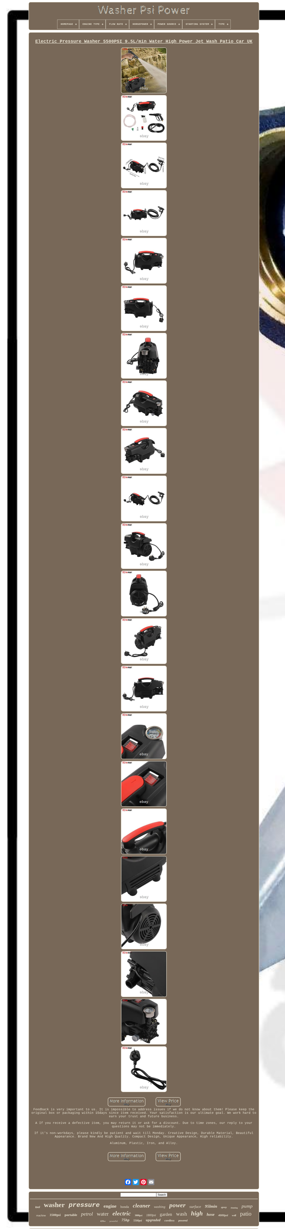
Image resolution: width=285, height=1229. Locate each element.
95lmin (211, 1206)
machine (41, 1215)
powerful (114, 1221)
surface (195, 1206)
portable (71, 1215)
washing (159, 1207)
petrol (87, 1214)
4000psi (223, 1215)
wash (181, 1214)
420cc (103, 1221)
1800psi (151, 1215)
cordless (169, 1220)
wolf (234, 1215)
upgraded (153, 1220)
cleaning (234, 1208)
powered (182, 1220)
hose (210, 1214)
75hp (126, 1220)
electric (121, 1213)
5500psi (137, 1220)
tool (37, 1207)
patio (245, 1213)
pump (247, 1206)
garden (166, 1214)
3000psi (138, 1215)
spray (224, 1207)
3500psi (55, 1215)
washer (54, 1205)
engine (110, 1206)
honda (124, 1207)
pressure (84, 1205)
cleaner (141, 1205)
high (197, 1213)
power (177, 1205)
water (103, 1214)
